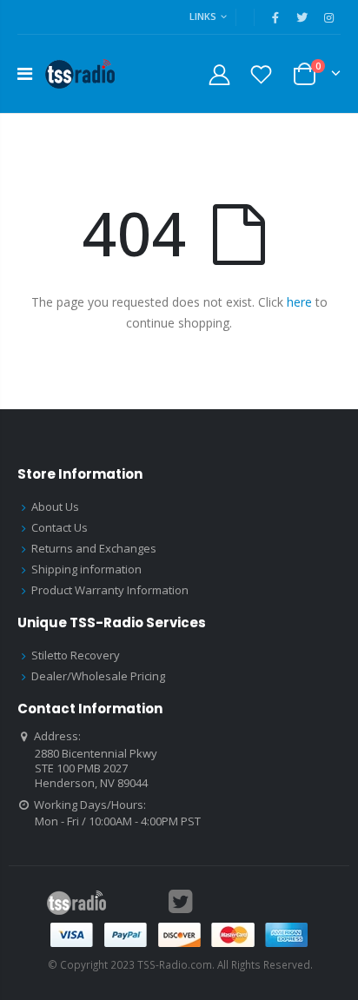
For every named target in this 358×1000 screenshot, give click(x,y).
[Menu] (24, 73)
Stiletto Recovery (75, 655)
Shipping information (86, 569)
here (299, 302)
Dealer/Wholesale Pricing (98, 676)
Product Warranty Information (110, 590)
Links (202, 16)
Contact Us (59, 527)
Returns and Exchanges (93, 548)
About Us (55, 506)
